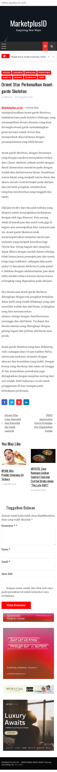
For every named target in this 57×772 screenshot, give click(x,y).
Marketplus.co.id (12, 107)
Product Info (44, 73)
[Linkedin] (26, 402)
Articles (6, 73)
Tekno (41, 78)
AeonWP (19, 764)
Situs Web (7, 574)
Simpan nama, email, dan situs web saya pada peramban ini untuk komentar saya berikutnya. (27, 592)
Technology (30, 78)
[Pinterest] (19, 402)
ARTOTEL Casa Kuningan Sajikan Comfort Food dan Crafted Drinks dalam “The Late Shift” (42, 477)
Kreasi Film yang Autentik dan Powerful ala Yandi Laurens (13, 423)
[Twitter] (12, 402)
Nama (6, 549)
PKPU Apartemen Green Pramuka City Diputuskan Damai (43, 423)
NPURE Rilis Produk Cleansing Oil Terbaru (13, 475)
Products (7, 78)
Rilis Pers (18, 78)
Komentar (8, 525)
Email (6, 561)
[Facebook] (4, 402)
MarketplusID (28, 23)
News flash (30, 73)
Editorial (8, 97)
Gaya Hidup (17, 73)
